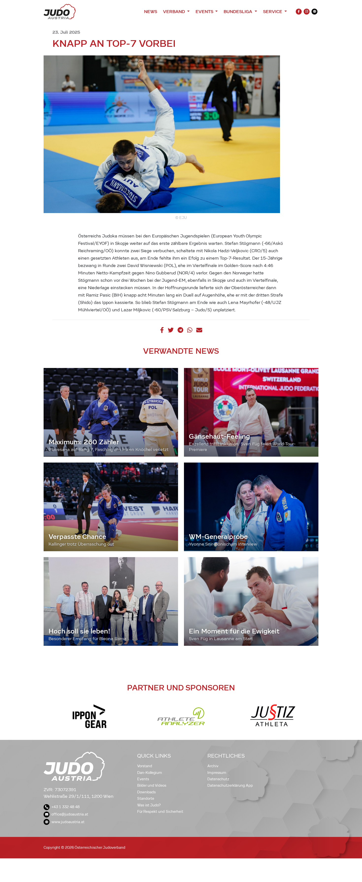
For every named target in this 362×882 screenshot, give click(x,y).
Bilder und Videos (151, 785)
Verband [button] (174, 11)
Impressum (216, 772)
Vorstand (144, 766)
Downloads (146, 792)
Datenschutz (218, 779)
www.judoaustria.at (67, 822)
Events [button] (205, 11)
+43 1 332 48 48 (65, 807)
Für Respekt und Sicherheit (160, 811)
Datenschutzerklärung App (230, 785)
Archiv (212, 766)
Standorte (145, 798)
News (150, 11)
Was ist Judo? (149, 805)
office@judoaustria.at (69, 814)
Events (143, 779)
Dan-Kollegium (149, 772)
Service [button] (273, 11)
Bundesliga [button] (238, 11)
